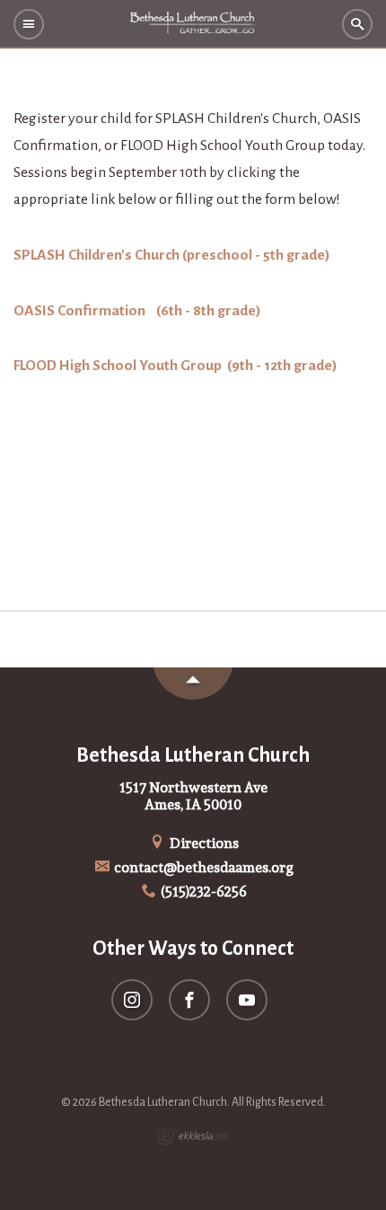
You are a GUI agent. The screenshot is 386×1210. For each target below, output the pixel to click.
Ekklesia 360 (193, 1136)
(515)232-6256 (202, 891)
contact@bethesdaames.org (202, 867)
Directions (203, 843)
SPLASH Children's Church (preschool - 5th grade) (171, 255)
